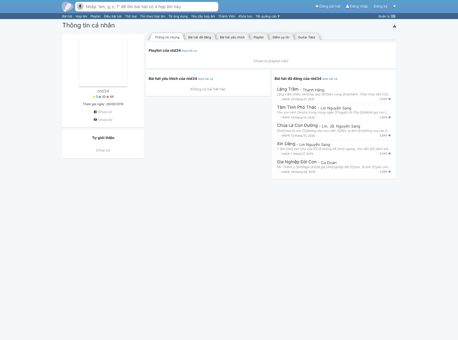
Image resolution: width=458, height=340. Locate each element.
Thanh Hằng (313, 90)
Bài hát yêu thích (232, 37)
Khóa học (246, 16)
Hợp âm (82, 16)
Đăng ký (381, 6)
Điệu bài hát (113, 16)
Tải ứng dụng (178, 16)
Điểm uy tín (281, 37)
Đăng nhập (359, 6)
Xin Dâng (286, 144)
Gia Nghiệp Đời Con (297, 162)
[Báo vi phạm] (394, 26)
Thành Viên (227, 16)
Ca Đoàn (329, 162)
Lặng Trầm (288, 89)
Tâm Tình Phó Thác (297, 107)
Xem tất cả (189, 50)
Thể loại (131, 16)
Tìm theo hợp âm (153, 16)
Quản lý (386, 16)
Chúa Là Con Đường (297, 125)
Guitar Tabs (306, 37)
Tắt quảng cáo (267, 16)
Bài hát (67, 16)
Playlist (96, 16)
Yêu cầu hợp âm (203, 16)
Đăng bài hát (329, 6)
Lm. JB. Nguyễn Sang (341, 126)
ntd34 (103, 91)
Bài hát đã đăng (199, 37)
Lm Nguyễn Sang (336, 108)
